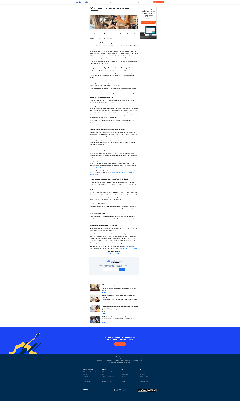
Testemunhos (86, 376)
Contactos (123, 381)
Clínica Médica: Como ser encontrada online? (115, 317)
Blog (91, 12)
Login (150, 2)
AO (91, 1)
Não (118, 253)
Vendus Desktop (86, 381)
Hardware (85, 374)
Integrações (137, 1)
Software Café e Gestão (107, 381)
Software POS (105, 374)
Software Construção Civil (107, 383)
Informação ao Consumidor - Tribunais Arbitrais (127, 395)
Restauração (109, 1)
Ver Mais (104, 292)
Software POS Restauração (108, 376)
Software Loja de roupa (107, 379)
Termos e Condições (144, 376)
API (121, 379)
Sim (110, 253)
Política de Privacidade (116, 272)
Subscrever (122, 269)
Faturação (97, 1)
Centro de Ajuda (124, 374)
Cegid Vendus (117, 395)
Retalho (102, 1)
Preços (131, 1)
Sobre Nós (123, 376)
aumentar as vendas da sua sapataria (128, 248)
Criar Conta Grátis (143, 374)
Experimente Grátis (158, 2)
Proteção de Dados (144, 381)
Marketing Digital (96, 12)
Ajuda (143, 1)
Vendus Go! (99, 167)
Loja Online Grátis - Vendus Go (89, 371)
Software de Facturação (107, 371)
